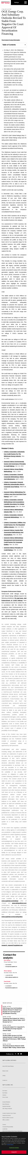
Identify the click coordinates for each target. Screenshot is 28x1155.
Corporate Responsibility (7, 1126)
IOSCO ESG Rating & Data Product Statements (12, 1131)
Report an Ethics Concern (7, 1117)
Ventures (4, 1095)
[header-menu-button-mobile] (25, 2)
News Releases (5, 1104)
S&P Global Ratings (9, 1060)
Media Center (5, 1070)
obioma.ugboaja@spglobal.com (11, 977)
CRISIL (4, 1075)
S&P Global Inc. (7, 1084)
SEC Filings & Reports (7, 1108)
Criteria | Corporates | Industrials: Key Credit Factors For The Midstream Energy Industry (14, 454)
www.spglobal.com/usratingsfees (12, 916)
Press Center (5, 1097)
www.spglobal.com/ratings (10, 901)
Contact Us (4, 1080)
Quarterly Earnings (6, 1106)
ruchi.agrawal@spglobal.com (11, 966)
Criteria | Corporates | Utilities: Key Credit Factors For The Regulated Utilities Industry (15, 525)
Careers (4, 1124)
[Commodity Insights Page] (16, 1054)
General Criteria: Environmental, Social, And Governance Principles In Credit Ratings (15, 464)
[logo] (5, 2)
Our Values (4, 1090)
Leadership (4, 1129)
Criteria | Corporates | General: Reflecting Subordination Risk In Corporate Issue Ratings (14, 484)
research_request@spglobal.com (12, 945)
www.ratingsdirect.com (19, 903)
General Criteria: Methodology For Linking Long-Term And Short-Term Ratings (15, 494)
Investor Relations (6, 1102)
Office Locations (5, 1119)
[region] (14, 1143)
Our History (4, 1092)
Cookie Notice (10, 1144)
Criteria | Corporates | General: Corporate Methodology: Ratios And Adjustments (14, 477)
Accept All (14, 1152)
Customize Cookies (14, 1147)
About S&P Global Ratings (8, 1066)
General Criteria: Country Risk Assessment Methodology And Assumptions (13, 532)
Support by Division (6, 1115)
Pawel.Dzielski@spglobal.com (11, 987)
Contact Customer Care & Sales (9, 1113)
